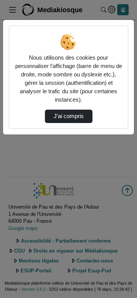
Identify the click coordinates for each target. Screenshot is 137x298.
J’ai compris (69, 116)
